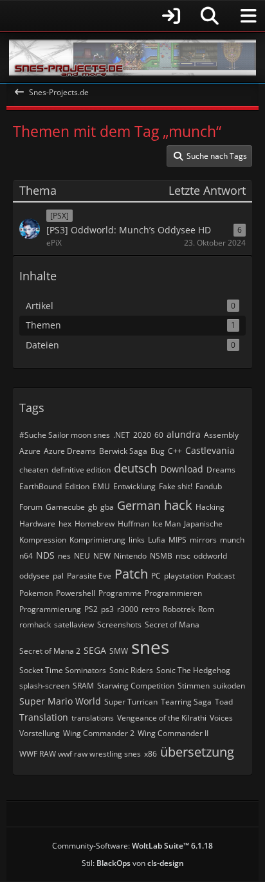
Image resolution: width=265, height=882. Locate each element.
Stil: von (133, 863)
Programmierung (50, 609)
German (139, 505)
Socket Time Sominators (62, 670)
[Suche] (210, 16)
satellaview (74, 624)
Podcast (220, 575)
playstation (183, 575)
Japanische (203, 523)
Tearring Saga (186, 701)
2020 (142, 434)
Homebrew (94, 523)
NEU (82, 555)
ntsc (183, 555)
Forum (30, 506)
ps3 (107, 609)
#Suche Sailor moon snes (64, 434)
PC (156, 575)
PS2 (91, 609)
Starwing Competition (135, 685)
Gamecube (65, 506)
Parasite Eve (89, 575)
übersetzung (197, 751)
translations (92, 717)
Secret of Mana (172, 624)
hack (178, 505)
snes (150, 646)
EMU (101, 486)
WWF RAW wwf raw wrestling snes (80, 753)
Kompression (42, 539)
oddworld (210, 555)
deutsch (135, 468)
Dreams (220, 469)
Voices (221, 717)
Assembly (221, 434)
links (137, 539)
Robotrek (179, 609)
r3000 (127, 609)
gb (92, 506)
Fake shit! (175, 486)
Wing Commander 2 (98, 733)
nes (64, 555)
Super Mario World (60, 701)
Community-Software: (132, 845)
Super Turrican (131, 701)
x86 (150, 753)
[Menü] (248, 16)
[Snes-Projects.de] (132, 57)
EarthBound (40, 486)
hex (65, 523)
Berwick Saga (123, 451)
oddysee (34, 575)
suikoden (229, 685)
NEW (102, 555)
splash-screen (44, 685)
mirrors (203, 539)
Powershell (75, 593)
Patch (131, 573)
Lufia (156, 539)
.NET (121, 434)
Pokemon (36, 593)
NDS (45, 555)
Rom (206, 609)
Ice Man (166, 523)
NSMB (161, 555)
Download (181, 469)
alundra (184, 434)
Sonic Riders (131, 670)
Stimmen (194, 685)
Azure (30, 451)
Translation (43, 717)
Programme (120, 593)
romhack (35, 624)
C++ (175, 451)
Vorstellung (39, 733)
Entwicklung (134, 486)
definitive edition (81, 469)
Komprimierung (97, 539)
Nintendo (130, 555)
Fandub (209, 486)
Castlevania (210, 450)
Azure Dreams (70, 451)
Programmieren (173, 593)
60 (158, 434)
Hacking (210, 506)
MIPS (178, 539)
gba (107, 506)
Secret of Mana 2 (49, 650)
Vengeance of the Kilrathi (161, 717)
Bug (158, 451)
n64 (26, 555)
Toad (224, 701)
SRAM (83, 685)
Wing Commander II (173, 733)
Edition (77, 486)
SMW (118, 650)
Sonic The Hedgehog (193, 670)
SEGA (95, 650)
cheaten (33, 469)
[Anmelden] (97, 16)
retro (151, 609)
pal (58, 575)
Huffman (133, 523)
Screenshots (119, 624)
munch (232, 539)
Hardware (37, 523)
